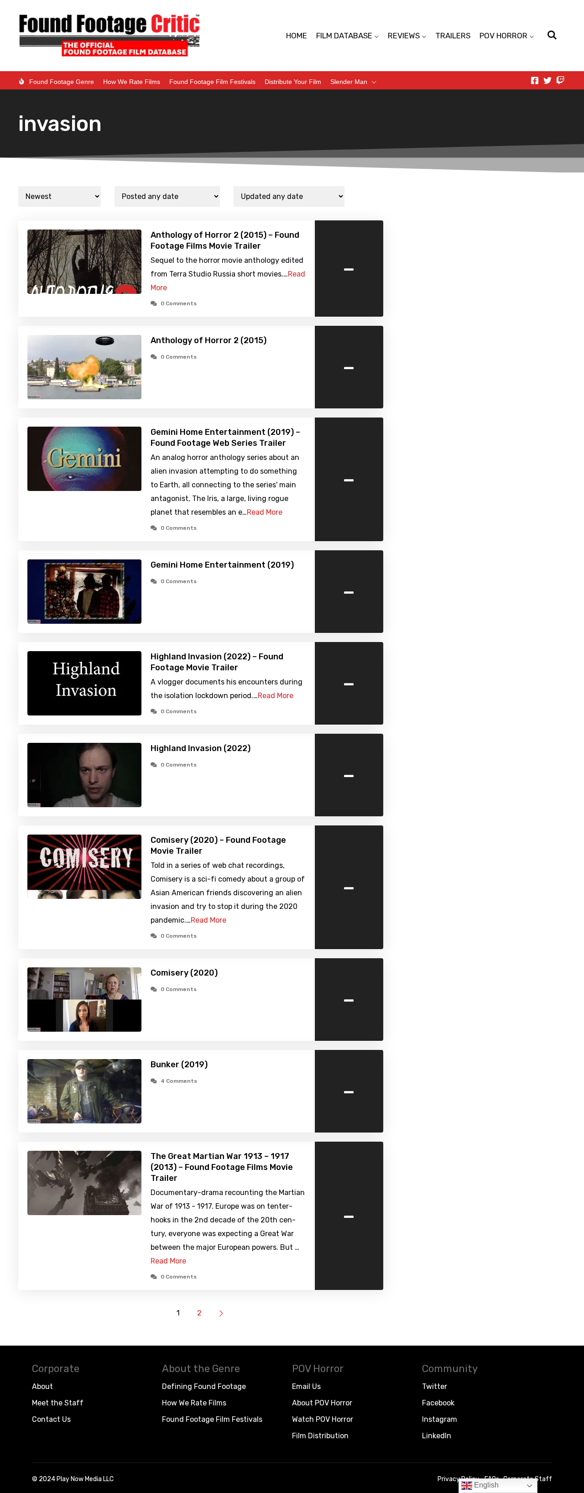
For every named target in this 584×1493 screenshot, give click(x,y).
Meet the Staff (57, 1403)
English (485, 1485)
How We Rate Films (131, 81)
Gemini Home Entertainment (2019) (222, 565)
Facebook (438, 1403)
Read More (264, 512)
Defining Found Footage (204, 1386)
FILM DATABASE (344, 35)
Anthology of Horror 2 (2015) (208, 340)
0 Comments (179, 303)
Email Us (306, 1386)
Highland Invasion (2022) (200, 748)
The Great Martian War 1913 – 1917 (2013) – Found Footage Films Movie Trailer (222, 1167)
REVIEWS (404, 35)
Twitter (434, 1386)
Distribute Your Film (293, 81)
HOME (296, 35)
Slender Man (348, 81)
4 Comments (179, 1081)
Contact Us (51, 1419)
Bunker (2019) (179, 1065)
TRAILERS (452, 35)
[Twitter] (547, 80)
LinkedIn (436, 1435)
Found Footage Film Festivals (212, 81)
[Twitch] (560, 80)
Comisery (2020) (184, 973)
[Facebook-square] (535, 80)
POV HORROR (503, 35)
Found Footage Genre (61, 81)
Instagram (439, 1419)
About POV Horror (322, 1403)
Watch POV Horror (322, 1419)
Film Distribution (320, 1435)
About (42, 1386)
